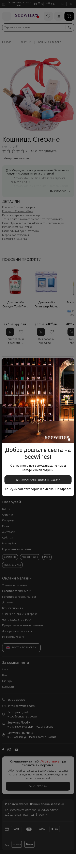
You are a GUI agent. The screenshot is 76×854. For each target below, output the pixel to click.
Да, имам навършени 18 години (38, 480)
